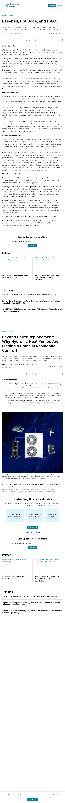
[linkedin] (29, 40)
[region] (32, 797)
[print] (62, 40)
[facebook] (26, 40)
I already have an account (32, 532)
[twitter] (32, 40)
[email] (38, 40)
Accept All (32, 799)
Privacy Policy (57, 794)
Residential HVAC (7, 15)
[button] (3, 5)
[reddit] (35, 40)
